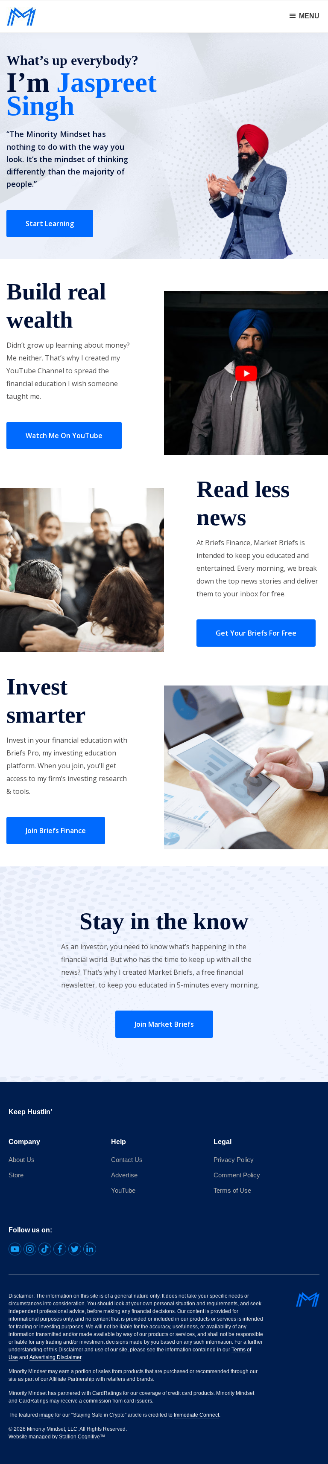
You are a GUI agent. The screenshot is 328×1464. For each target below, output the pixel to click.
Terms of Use (232, 1190)
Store (16, 1175)
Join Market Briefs (164, 1024)
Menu (309, 16)
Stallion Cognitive (79, 1437)
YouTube (123, 1190)
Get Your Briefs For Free (256, 633)
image (46, 1415)
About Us (22, 1159)
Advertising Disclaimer (55, 1357)
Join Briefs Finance (56, 830)
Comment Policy (237, 1175)
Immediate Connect (196, 1415)
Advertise (124, 1175)
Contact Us (127, 1159)
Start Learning (50, 223)
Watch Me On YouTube (64, 435)
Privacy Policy (234, 1159)
